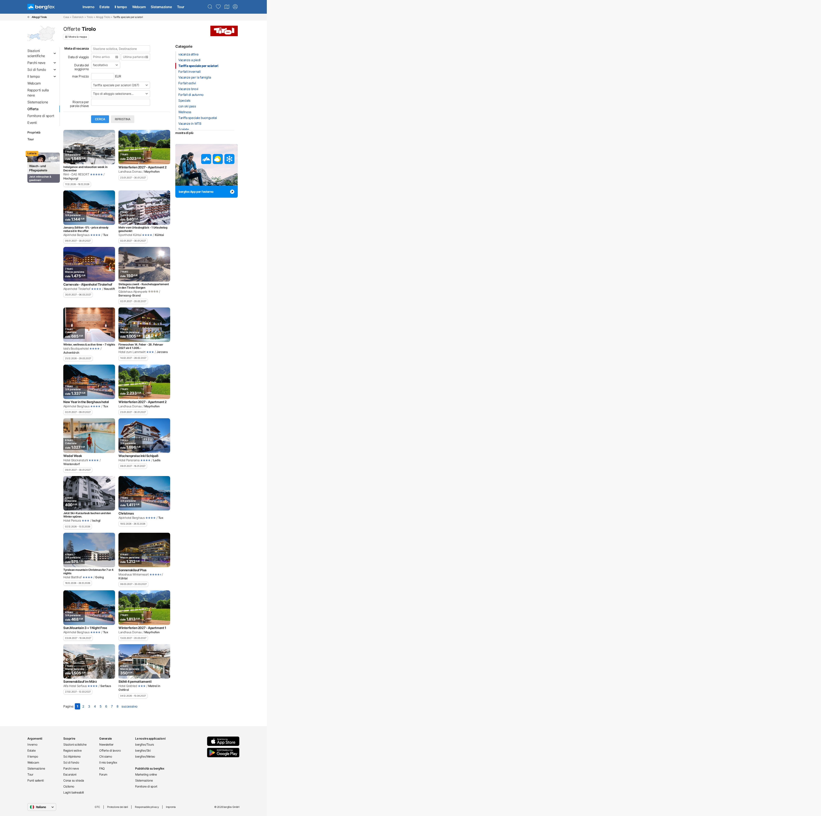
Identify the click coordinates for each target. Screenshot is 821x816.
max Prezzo (80, 76)
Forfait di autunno (191, 95)
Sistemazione (161, 7)
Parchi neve (71, 768)
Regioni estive (72, 750)
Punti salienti (35, 780)
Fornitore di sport (146, 786)
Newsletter (106, 744)
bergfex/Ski (143, 750)
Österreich (78, 17)
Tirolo (90, 17)
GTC (97, 807)
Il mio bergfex (108, 762)
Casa (66, 17)
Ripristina (122, 119)
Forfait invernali (189, 72)
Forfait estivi (187, 83)
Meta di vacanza (76, 48)
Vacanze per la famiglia (194, 77)
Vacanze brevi (188, 89)
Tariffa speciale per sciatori (198, 66)
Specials (184, 100)
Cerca (100, 119)
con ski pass (187, 106)
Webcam (139, 7)
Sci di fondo (71, 762)
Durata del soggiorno (81, 67)
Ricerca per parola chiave (79, 104)
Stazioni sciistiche (74, 744)
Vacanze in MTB (189, 124)
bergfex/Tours (144, 744)
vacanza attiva (188, 54)
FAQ (102, 768)
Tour (180, 7)
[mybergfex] (235, 7)
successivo (129, 706)
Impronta (171, 807)
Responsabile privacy (147, 807)
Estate (104, 7)
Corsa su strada (73, 780)
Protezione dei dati (117, 807)
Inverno (88, 7)
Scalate (183, 129)
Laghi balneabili (73, 792)
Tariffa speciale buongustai (197, 118)
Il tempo (121, 7)
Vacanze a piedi (189, 60)
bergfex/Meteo (145, 756)
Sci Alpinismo (72, 756)
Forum (103, 774)
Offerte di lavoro (110, 750)
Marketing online (146, 774)
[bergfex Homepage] (41, 7)
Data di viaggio (78, 57)
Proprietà (33, 132)
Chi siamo (105, 756)
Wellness (184, 112)
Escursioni (69, 774)
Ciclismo (68, 786)
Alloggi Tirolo (103, 17)
